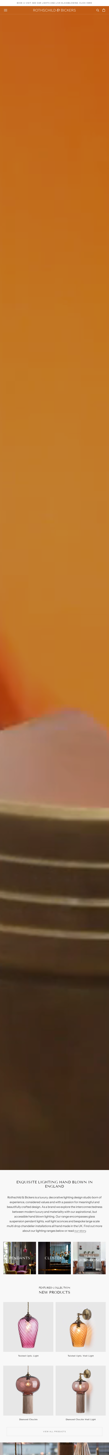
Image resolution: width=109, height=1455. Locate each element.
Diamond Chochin (28, 1419)
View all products (54, 1431)
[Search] (97, 10)
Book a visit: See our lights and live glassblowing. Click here (54, 3)
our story (80, 1230)
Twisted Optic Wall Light (81, 1356)
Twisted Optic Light (28, 1356)
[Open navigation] (5, 10)
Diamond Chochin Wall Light (81, 1419)
